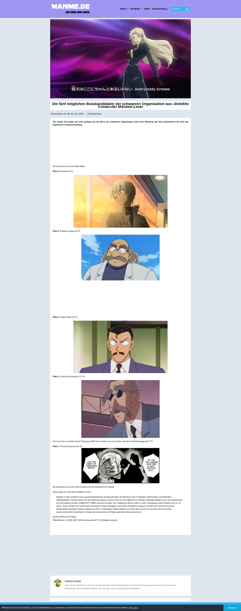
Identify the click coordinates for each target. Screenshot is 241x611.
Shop (147, 8)
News (123, 8)
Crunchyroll (160, 8)
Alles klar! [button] (232, 608)
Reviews (135, 8)
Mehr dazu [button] (133, 608)
